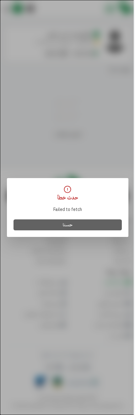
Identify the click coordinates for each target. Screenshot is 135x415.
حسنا (68, 225)
